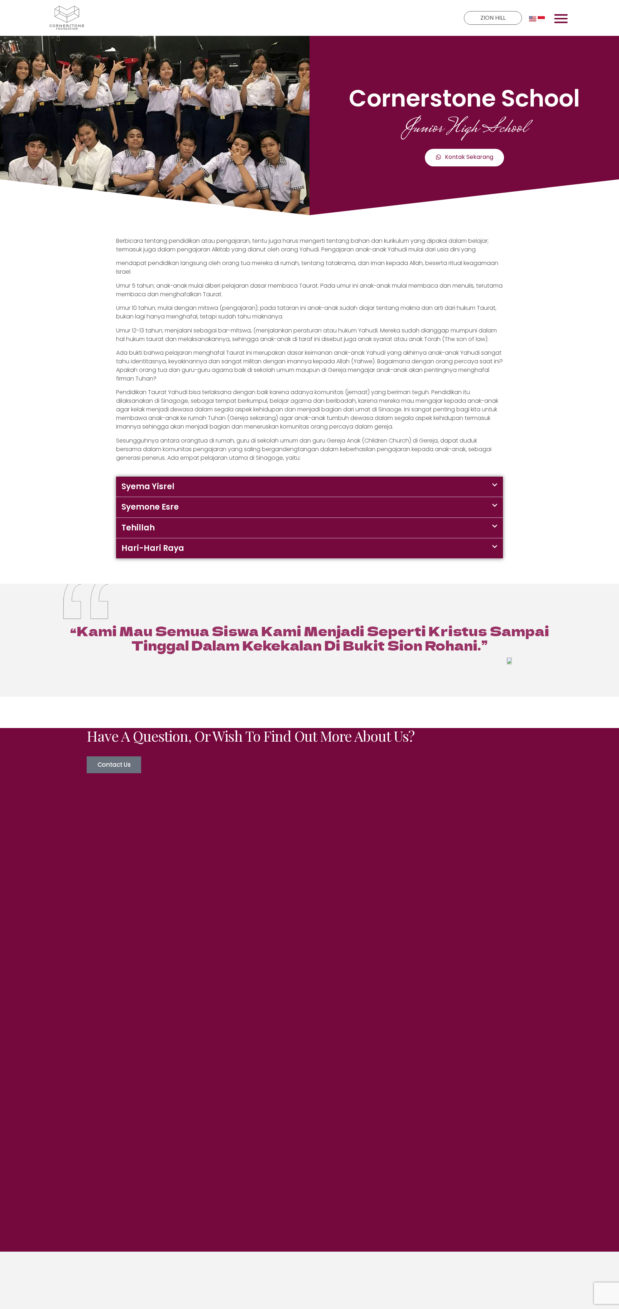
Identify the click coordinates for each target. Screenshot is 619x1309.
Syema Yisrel (147, 486)
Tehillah (138, 527)
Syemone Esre (150, 506)
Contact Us (114, 764)
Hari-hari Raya (152, 548)
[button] (309, 487)
